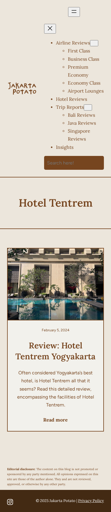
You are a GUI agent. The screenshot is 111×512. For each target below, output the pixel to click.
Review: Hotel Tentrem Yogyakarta (55, 350)
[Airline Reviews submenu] (94, 43)
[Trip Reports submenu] (88, 107)
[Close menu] (50, 29)
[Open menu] (74, 12)
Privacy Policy (91, 500)
